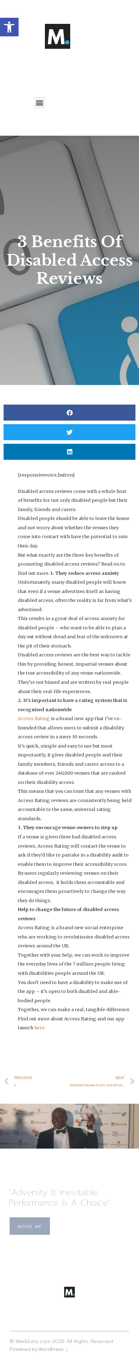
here (39, 1027)
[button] (9, 27)
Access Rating (34, 718)
